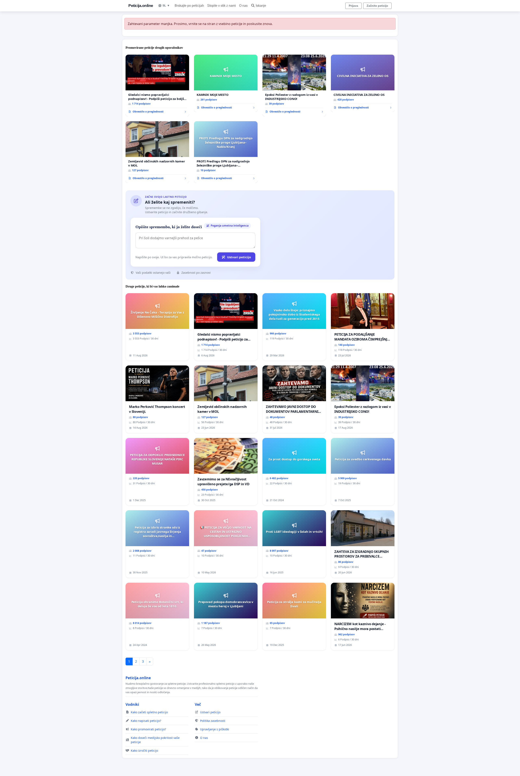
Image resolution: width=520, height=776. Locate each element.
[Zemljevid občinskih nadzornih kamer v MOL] (157, 152)
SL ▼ (166, 5)
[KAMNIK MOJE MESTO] (226, 83)
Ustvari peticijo (239, 257)
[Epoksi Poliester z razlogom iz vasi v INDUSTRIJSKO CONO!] (294, 85)
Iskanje (261, 5)
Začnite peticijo (377, 5)
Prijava (353, 5)
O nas (243, 5)
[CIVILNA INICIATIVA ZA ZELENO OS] (362, 83)
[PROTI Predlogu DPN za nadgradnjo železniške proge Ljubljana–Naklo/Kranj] (226, 152)
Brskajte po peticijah (189, 5)
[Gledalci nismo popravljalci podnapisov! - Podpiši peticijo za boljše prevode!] (157, 85)
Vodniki (132, 704)
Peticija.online (140, 5)
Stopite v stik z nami (221, 5)
